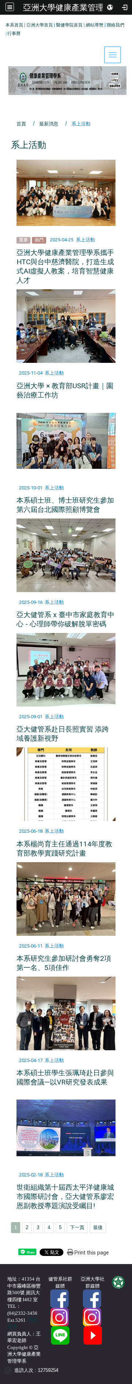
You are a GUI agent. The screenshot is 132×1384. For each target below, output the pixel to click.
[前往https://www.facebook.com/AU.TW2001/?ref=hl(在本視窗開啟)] (92, 1298)
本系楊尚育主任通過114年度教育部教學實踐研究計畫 (64, 848)
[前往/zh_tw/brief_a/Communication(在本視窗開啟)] (60, 1335)
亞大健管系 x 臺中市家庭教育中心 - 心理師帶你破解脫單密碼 (65, 619)
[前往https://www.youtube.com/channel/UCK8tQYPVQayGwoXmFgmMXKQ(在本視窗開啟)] (93, 1335)
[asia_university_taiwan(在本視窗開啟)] (92, 1317)
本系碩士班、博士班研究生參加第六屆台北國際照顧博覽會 (65, 505)
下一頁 (77, 1227)
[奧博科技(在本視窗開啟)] (9, 1370)
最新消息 (48, 124)
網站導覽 (94, 25)
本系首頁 (14, 25)
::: (2, 23)
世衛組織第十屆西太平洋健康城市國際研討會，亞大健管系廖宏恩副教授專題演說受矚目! (65, 1196)
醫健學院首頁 (69, 25)
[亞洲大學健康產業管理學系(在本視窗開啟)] (66, 57)
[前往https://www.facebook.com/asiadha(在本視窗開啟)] (59, 1298)
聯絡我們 (115, 25)
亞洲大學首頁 (39, 25)
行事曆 (14, 33)
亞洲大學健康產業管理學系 (71, 7)
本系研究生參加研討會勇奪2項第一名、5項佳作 (63, 963)
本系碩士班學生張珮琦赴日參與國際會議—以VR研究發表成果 (65, 1077)
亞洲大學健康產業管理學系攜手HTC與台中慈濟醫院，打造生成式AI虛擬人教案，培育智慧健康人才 (65, 266)
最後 (98, 1227)
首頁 (21, 124)
